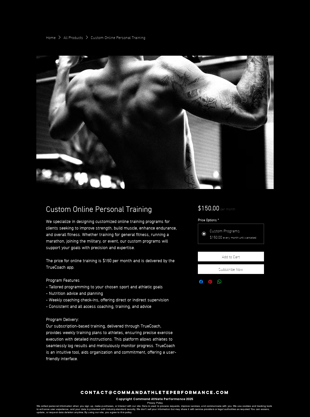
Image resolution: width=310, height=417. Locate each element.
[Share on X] (229, 282)
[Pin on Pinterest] (210, 282)
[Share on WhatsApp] (219, 282)
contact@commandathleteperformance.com (154, 392)
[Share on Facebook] (201, 282)
